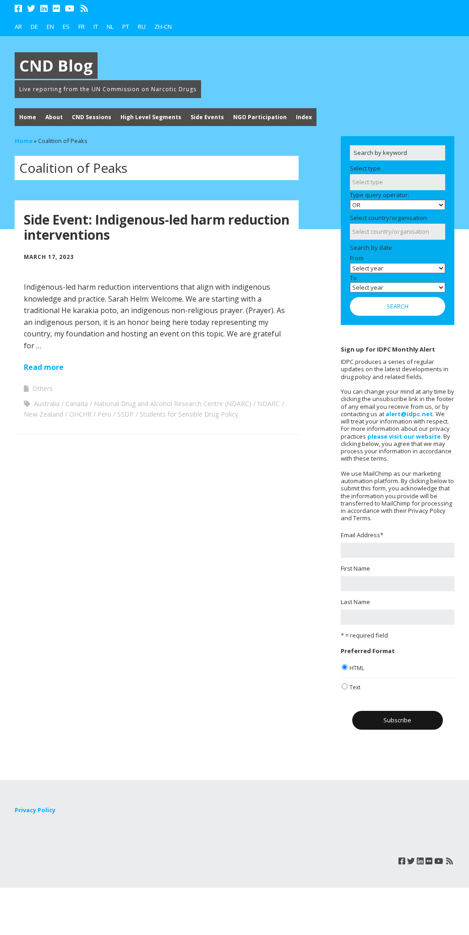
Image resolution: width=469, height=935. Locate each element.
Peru (104, 414)
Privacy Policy (35, 810)
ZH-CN (163, 26)
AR (18, 26)
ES (66, 26)
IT (95, 26)
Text (354, 687)
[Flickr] (56, 8)
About (54, 117)
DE (34, 26)
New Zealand (43, 414)
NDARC (268, 403)
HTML (356, 668)
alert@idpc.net (409, 414)
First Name (355, 568)
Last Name (355, 602)
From (357, 258)
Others (43, 388)
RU (142, 26)
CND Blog (56, 65)
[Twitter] (31, 8)
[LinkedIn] (43, 8)
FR (81, 26)
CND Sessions (91, 117)
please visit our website (404, 436)
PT (125, 26)
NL (110, 26)
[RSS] (84, 8)
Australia (47, 403)
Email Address (362, 535)
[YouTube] (69, 8)
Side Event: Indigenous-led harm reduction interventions (156, 227)
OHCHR (80, 414)
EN (50, 26)
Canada (76, 403)
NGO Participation (260, 117)
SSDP (125, 414)
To (353, 278)
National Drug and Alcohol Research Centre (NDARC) (172, 403)
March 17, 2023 (49, 257)
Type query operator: (379, 195)
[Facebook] (19, 8)
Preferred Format (368, 651)
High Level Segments (150, 117)
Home (27, 117)
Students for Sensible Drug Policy (189, 414)
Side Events (207, 117)
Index (304, 117)
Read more (44, 367)
